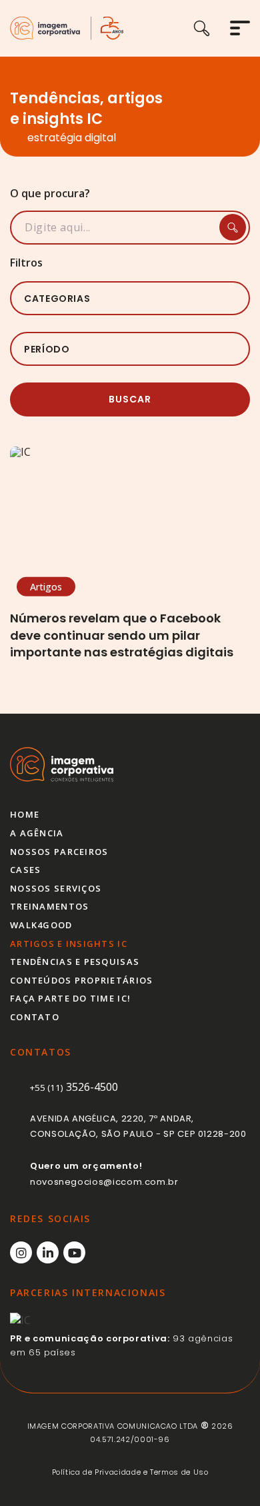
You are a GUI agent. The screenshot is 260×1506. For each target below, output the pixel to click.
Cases (25, 870)
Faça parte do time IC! (70, 998)
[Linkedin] (48, 1252)
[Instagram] (21, 1252)
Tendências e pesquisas (74, 962)
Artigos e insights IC (68, 944)
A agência (37, 833)
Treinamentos (49, 906)
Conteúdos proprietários (81, 980)
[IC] (66, 28)
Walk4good (41, 925)
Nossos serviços (55, 888)
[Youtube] (74, 1252)
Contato (34, 1017)
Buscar (130, 399)
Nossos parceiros (59, 852)
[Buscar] (211, 28)
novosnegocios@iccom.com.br (104, 1181)
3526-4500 (74, 1087)
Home (24, 814)
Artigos (46, 586)
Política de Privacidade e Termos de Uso (130, 1472)
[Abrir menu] (240, 28)
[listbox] (130, 298)
